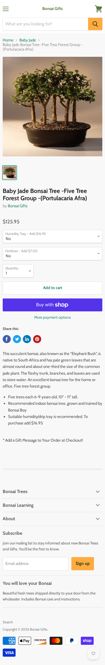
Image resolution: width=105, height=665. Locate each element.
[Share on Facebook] (7, 339)
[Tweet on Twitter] (17, 339)
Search (8, 622)
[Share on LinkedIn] (27, 339)
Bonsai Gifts (17, 205)
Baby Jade (27, 40)
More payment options (52, 317)
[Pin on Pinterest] (37, 339)
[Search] (95, 24)
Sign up (83, 563)
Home (8, 40)
